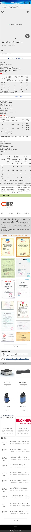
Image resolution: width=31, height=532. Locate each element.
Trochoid (2, 136)
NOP (1, 53)
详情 (2, 50)
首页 (9, 6)
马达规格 (2, 115)
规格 (1, 74)
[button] (28, 12)
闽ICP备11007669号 (15, 531)
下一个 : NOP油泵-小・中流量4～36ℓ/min (21, 185)
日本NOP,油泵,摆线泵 (16, 6)
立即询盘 (15, 526)
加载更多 (15, 346)
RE (10, 64)
